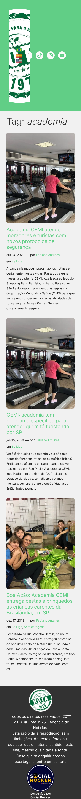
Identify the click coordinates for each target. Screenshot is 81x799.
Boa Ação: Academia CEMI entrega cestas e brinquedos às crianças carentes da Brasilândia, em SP (39, 604)
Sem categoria (34, 627)
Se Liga (17, 261)
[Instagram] (51, 55)
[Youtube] (62, 55)
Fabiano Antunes (48, 255)
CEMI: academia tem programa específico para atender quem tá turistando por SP (37, 423)
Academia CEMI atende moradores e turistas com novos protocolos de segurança (36, 238)
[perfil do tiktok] (39, 55)
